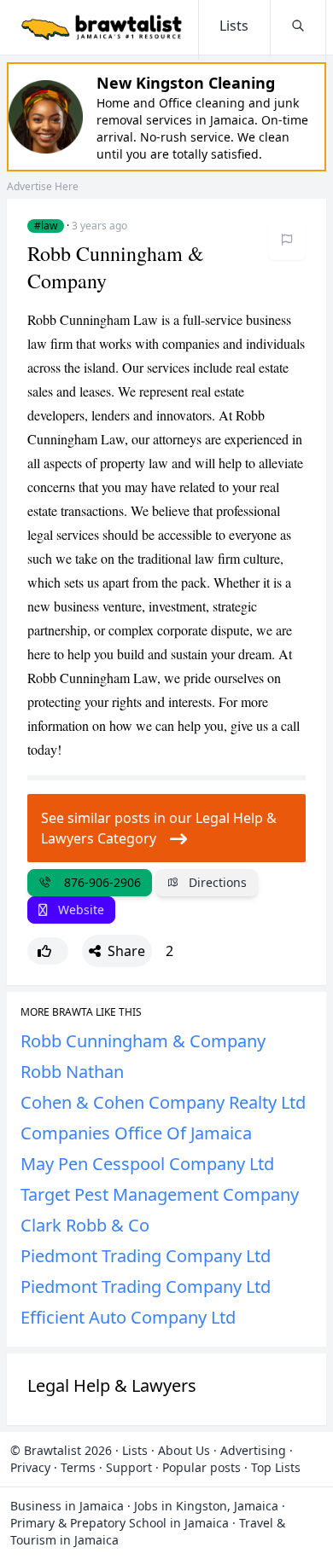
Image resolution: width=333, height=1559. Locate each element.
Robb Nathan (72, 1071)
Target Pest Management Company (159, 1194)
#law (45, 226)
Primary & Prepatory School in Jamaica (119, 1523)
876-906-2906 (99, 882)
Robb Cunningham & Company (143, 1040)
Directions (216, 882)
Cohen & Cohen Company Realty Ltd (163, 1102)
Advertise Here (43, 186)
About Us (184, 1450)
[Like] (47, 951)
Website (79, 909)
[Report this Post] (287, 239)
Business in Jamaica (67, 1506)
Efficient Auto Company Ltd (128, 1317)
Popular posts (201, 1467)
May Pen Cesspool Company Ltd (147, 1163)
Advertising (253, 1450)
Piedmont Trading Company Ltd (145, 1255)
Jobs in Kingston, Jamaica (206, 1506)
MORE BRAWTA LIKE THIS (81, 1012)
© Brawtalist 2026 (61, 1450)
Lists (135, 1450)
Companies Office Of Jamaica (136, 1133)
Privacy (30, 1467)
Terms (78, 1467)
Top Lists (276, 1467)
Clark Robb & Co (84, 1225)
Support (129, 1467)
